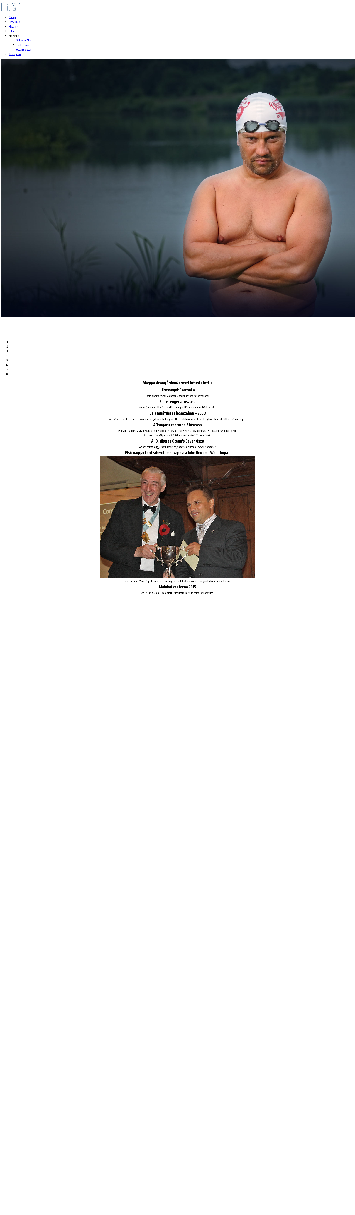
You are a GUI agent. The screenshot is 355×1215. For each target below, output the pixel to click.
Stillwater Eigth (24, 40)
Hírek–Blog (14, 22)
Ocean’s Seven (24, 49)
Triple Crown (22, 45)
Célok (11, 31)
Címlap (12, 17)
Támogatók (15, 54)
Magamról (14, 26)
